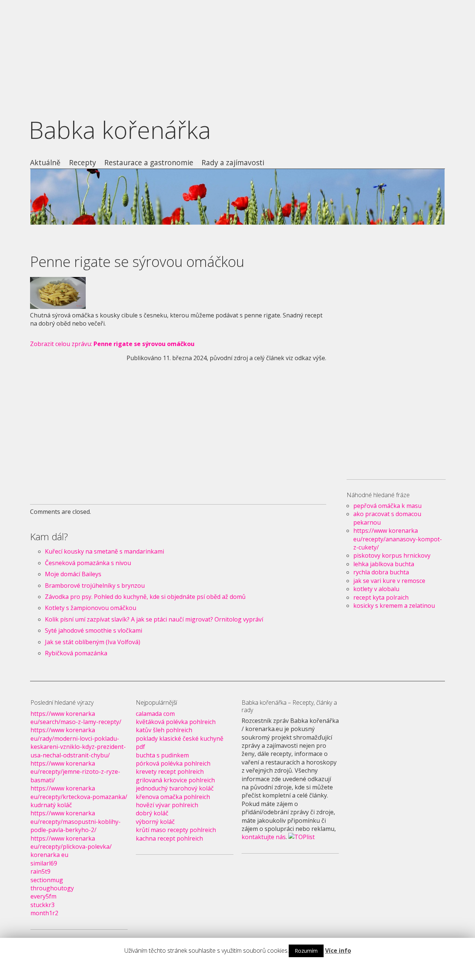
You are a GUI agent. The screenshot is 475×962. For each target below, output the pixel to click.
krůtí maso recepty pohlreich (176, 830)
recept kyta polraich (381, 597)
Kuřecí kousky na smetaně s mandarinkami (104, 551)
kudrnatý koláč (51, 805)
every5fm (43, 896)
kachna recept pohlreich (169, 838)
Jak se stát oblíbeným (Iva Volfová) (92, 642)
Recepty (82, 162)
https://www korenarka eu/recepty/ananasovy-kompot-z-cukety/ (397, 538)
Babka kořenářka (120, 130)
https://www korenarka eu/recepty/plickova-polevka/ (71, 842)
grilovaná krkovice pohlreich (175, 780)
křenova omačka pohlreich (173, 797)
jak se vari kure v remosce (389, 581)
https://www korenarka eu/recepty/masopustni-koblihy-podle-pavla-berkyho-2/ (75, 821)
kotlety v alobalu (376, 589)
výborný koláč (155, 822)
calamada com (155, 714)
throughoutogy (52, 888)
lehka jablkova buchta (383, 564)
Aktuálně (45, 162)
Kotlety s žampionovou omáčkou (90, 608)
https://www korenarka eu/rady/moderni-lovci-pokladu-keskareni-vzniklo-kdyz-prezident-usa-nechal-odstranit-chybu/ (78, 742)
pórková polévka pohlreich (173, 763)
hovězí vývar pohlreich (167, 805)
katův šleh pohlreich (164, 730)
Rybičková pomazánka (76, 653)
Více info (338, 950)
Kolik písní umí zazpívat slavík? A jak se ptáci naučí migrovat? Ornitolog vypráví (154, 619)
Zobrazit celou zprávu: (112, 344)
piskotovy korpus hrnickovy (391, 555)
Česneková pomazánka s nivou (88, 563)
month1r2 (44, 913)
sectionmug (46, 880)
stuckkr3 (42, 905)
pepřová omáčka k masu (387, 506)
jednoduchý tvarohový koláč (175, 788)
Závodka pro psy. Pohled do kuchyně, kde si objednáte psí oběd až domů (145, 597)
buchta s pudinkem (162, 755)
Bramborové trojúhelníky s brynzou (95, 585)
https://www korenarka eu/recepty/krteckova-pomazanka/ (78, 792)
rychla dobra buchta (381, 572)
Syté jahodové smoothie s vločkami (93, 630)
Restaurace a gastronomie (148, 162)
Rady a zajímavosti (233, 162)
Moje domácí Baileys (73, 574)
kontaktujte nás (264, 837)
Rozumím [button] (306, 950)
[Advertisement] (237, 52)
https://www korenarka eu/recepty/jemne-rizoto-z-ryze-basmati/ (75, 771)
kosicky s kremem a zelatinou (394, 605)
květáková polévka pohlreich (176, 722)
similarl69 (43, 863)
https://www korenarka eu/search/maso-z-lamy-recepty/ (75, 718)
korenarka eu (49, 855)
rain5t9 (40, 871)
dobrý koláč (152, 813)
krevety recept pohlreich (170, 771)
